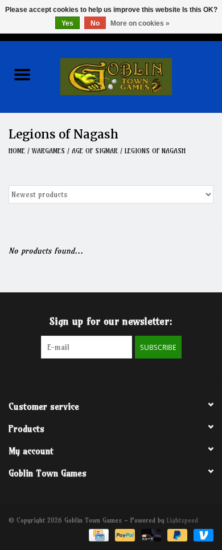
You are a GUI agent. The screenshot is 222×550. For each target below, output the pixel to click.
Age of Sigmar (95, 150)
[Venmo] (201, 534)
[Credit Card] (97, 534)
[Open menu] (22, 74)
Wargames (48, 150)
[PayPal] (124, 534)
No (95, 23)
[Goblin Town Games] (133, 76)
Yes (67, 23)
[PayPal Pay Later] (176, 534)
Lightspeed (182, 520)
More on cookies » (140, 23)
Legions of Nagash (155, 150)
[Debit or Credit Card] (150, 534)
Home (17, 150)
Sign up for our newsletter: (111, 321)
